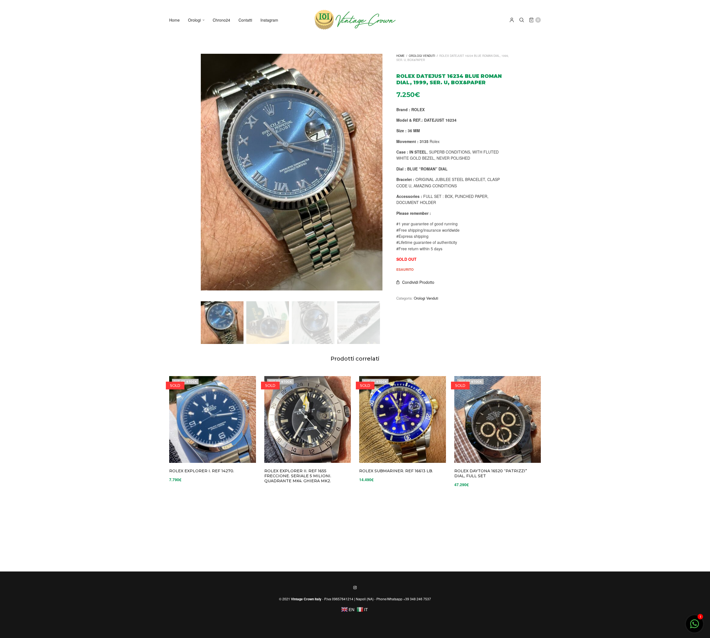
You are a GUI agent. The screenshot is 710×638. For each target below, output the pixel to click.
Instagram (269, 20)
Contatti (245, 20)
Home (174, 20)
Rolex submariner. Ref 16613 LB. (396, 470)
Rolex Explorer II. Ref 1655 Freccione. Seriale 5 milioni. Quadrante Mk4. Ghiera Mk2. (297, 475)
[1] (694, 626)
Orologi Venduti (422, 56)
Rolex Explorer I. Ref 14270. (201, 470)
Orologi (194, 20)
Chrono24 (221, 20)
